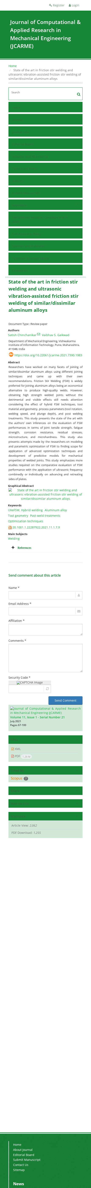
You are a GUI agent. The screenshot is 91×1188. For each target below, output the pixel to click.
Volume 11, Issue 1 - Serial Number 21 (37, 717)
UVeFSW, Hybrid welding (25, 510)
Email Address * (19, 604)
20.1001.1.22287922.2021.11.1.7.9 (36, 527)
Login (75, 5)
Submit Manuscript (26, 193)
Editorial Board (22, 144)
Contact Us (20, 270)
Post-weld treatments (45, 516)
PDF (22, 756)
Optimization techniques (25, 521)
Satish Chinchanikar (22, 335)
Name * (13, 588)
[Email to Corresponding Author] (38, 334)
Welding (14, 538)
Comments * (17, 641)
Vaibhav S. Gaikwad (55, 335)
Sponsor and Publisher (28, 246)
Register (58, 5)
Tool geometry (18, 516)
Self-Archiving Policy (26, 234)
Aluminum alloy (56, 510)
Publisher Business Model (30, 258)
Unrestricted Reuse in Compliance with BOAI (40, 219)
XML (17, 749)
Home (12, 66)
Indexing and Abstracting (30, 156)
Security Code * (19, 677)
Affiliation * (16, 621)
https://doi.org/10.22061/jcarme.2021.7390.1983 (48, 355)
